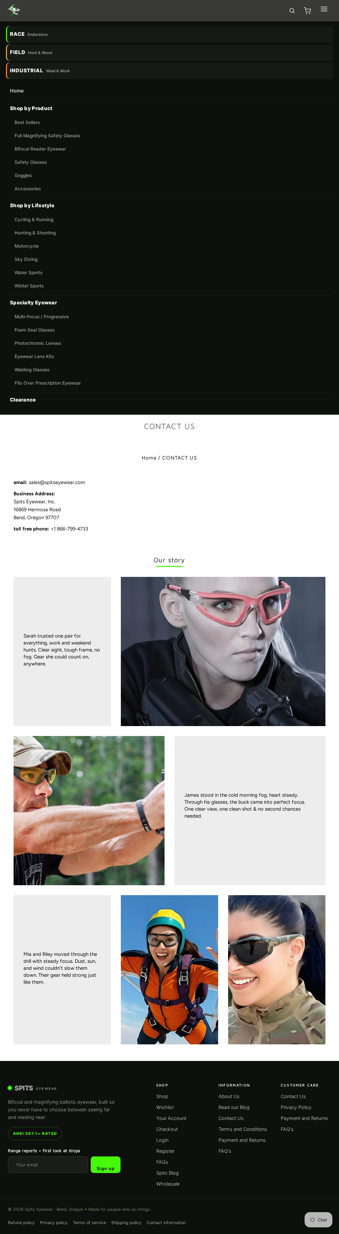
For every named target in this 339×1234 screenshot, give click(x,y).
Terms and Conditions (242, 1129)
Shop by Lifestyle (32, 205)
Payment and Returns (242, 1140)
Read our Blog (234, 1107)
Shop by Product (31, 108)
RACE (29, 34)
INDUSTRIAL (40, 70)
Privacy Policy (296, 1107)
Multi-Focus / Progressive (42, 316)
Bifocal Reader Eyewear (40, 149)
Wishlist (165, 1107)
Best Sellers (27, 122)
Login (162, 1140)
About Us (229, 1096)
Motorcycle (27, 246)
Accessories (28, 188)
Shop (162, 1096)
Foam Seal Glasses (35, 330)
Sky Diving (26, 259)
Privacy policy (54, 1222)
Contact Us (231, 1118)
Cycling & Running (34, 219)
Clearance (23, 400)
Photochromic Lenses (38, 343)
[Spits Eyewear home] (14, 11)
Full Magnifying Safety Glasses (47, 135)
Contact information (166, 1222)
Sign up (106, 1168)
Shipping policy (126, 1222)
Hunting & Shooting (35, 232)
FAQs (162, 1162)
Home (17, 91)
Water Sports (28, 272)
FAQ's (224, 1151)
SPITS (36, 1088)
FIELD (31, 52)
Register (165, 1151)
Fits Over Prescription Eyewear (48, 383)
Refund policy (21, 1222)
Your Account (171, 1118)
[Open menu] (324, 9)
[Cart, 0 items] (307, 10)
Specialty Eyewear (33, 302)
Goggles (23, 175)
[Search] (292, 10)
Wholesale (167, 1184)
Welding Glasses (32, 369)
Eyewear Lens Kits (34, 356)
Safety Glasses (31, 162)
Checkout (167, 1129)
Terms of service (89, 1222)
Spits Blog (167, 1173)
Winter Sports (29, 285)
